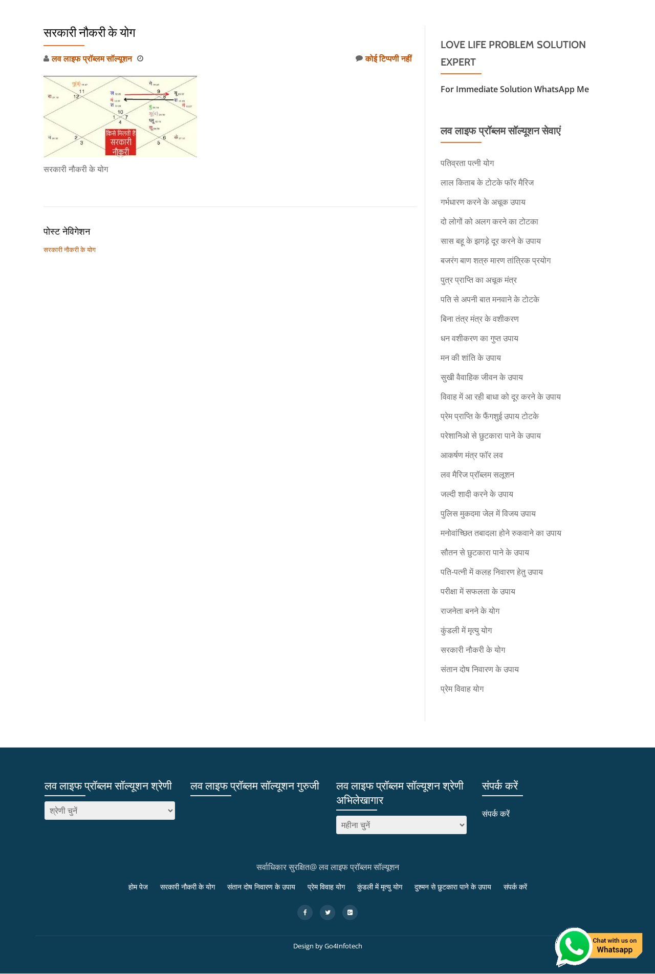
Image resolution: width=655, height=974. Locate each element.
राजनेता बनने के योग (470, 610)
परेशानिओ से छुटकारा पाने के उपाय (491, 435)
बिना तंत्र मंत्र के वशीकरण (480, 318)
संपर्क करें (605, 42)
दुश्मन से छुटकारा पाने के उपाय (536, 42)
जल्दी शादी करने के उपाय (477, 494)
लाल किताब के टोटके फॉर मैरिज (487, 182)
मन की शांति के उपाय (471, 357)
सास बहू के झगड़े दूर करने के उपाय (491, 240)
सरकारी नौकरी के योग (247, 42)
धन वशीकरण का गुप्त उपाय (479, 338)
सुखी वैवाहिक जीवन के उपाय (482, 377)
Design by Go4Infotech (327, 945)
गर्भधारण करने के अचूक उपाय (483, 202)
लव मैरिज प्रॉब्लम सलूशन (477, 474)
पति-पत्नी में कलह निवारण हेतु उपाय (492, 571)
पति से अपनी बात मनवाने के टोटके (490, 299)
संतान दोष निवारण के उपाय (327, 42)
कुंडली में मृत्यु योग (457, 42)
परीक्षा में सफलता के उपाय (478, 591)
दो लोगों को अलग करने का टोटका (489, 221)
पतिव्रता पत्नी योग (467, 163)
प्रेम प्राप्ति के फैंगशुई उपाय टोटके (490, 416)
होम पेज (191, 42)
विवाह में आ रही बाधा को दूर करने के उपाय (501, 396)
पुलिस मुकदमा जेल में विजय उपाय (488, 513)
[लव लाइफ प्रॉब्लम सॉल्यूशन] (59, 42)
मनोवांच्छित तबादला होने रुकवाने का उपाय (501, 532)
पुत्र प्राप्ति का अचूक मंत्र (479, 279)
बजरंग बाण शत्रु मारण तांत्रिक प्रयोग (496, 260)
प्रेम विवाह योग (398, 42)
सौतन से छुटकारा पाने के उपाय (485, 552)
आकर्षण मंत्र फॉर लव (472, 455)
